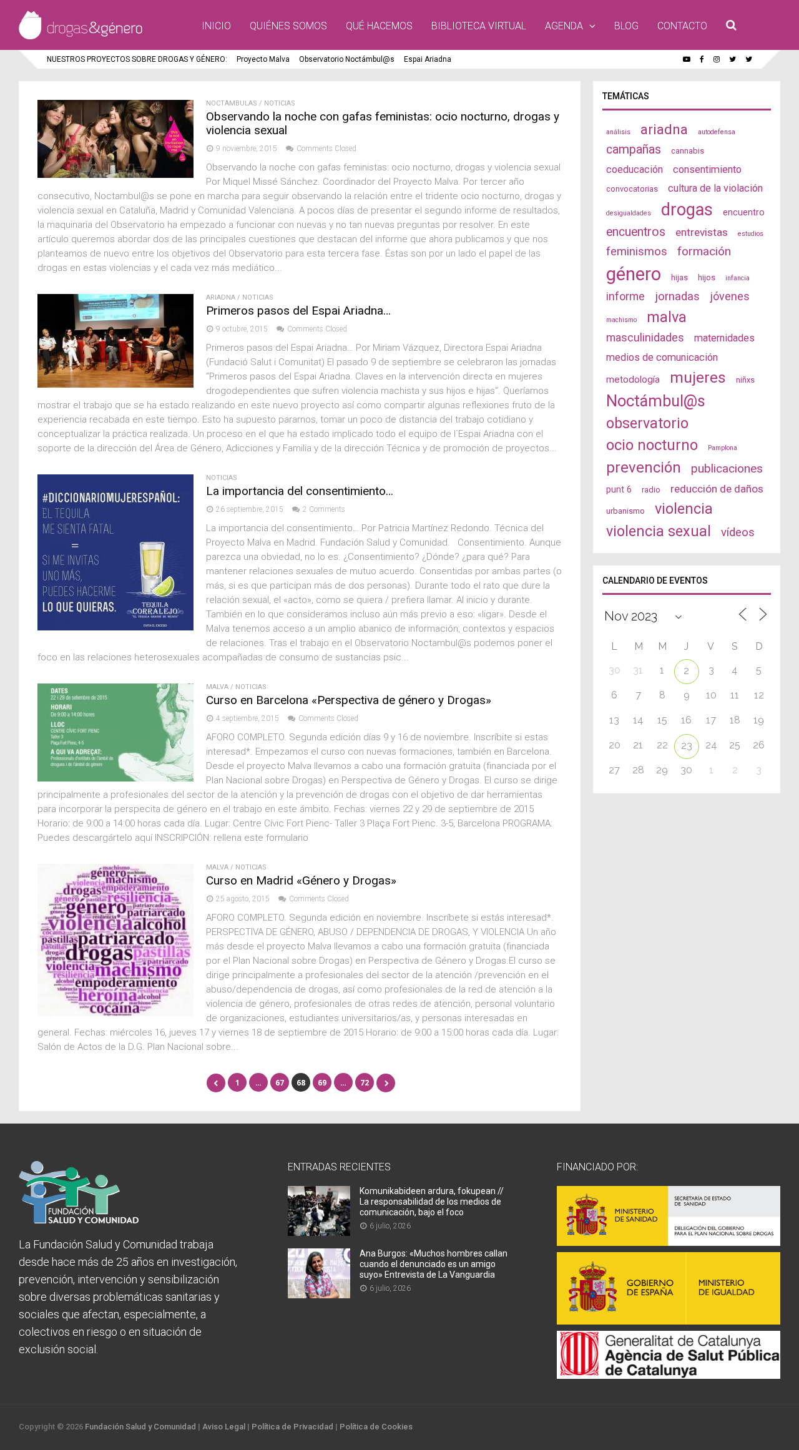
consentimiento (707, 169)
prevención (643, 467)
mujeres (698, 377)
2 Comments (324, 509)
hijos (706, 277)
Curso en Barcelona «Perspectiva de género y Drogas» (348, 700)
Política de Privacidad (292, 1426)
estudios (750, 234)
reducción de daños (716, 489)
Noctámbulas (231, 103)
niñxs (745, 380)
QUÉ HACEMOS (379, 26)
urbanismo (625, 511)
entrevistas (701, 232)
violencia (684, 508)
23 (686, 746)
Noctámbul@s (655, 400)
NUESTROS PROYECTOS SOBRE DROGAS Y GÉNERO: (137, 59)
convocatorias (632, 188)
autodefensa (716, 132)
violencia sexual (658, 531)
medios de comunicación (662, 357)
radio (651, 489)
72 (364, 1082)
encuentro (744, 212)
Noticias (279, 103)
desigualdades (628, 213)
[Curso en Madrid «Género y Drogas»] (115, 1013)
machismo (621, 320)
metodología (633, 379)
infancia (737, 278)
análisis (618, 132)
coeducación (634, 169)
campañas (633, 149)
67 (279, 1082)
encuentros (635, 232)
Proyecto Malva (263, 59)
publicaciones (727, 468)
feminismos (636, 251)
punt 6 (619, 489)
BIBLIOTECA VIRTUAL (478, 26)
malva (667, 317)
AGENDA (564, 26)
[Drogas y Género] (80, 36)
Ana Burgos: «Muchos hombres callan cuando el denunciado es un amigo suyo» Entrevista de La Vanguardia (433, 1264)
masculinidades (645, 337)
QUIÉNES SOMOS (288, 26)
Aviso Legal (223, 1426)
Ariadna (220, 297)
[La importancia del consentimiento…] (115, 627)
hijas (679, 277)
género (633, 274)
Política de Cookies (376, 1426)
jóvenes (730, 296)
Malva (217, 687)
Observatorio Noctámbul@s (347, 59)
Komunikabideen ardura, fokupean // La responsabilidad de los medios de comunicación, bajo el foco (432, 1201)
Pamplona (722, 448)
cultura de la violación (715, 188)
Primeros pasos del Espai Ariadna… (298, 310)
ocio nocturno (652, 445)
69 (322, 1082)
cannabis (687, 150)
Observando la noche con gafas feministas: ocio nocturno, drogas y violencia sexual (382, 123)
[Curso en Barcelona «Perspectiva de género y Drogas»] (115, 778)
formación (704, 251)
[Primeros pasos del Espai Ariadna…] (115, 384)
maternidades (724, 338)
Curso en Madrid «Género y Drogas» (301, 880)
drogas (687, 210)
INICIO (216, 26)
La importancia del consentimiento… (299, 491)
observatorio (647, 423)
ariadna (664, 129)
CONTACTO (682, 26)
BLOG (626, 26)
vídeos (738, 532)
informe (625, 296)
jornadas (677, 296)
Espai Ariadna (427, 59)
